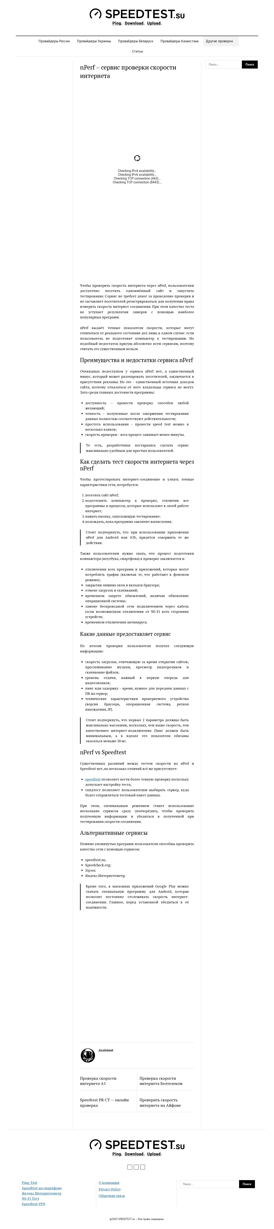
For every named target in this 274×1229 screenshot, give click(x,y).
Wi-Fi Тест (30, 1198)
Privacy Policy (110, 1189)
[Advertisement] (42, 121)
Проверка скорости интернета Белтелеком (161, 1081)
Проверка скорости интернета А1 (98, 1081)
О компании (109, 1182)
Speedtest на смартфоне (42, 1188)
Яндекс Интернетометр (41, 1193)
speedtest (93, 779)
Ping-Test (29, 1182)
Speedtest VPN (33, 1204)
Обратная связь (112, 1195)
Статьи (137, 51)
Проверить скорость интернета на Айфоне (160, 1102)
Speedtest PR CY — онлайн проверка (104, 1102)
